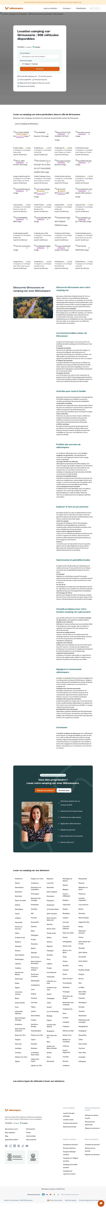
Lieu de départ (25, 53)
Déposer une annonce (45, 790)
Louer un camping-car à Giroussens (26, 124)
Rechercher (39, 69)
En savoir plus (64, 790)
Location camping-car (33, 31)
